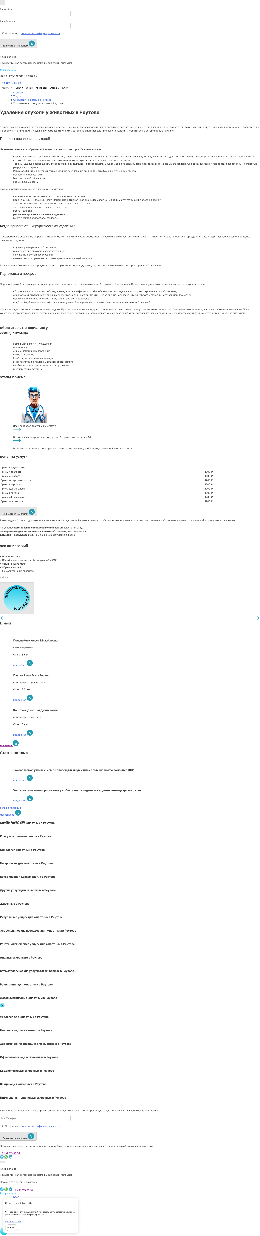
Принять (11, 1227)
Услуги (5, 87)
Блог (65, 87)
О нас (29, 87)
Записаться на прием (16, 45)
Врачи (19, 87)
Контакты (41, 87)
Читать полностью (13, 1221)
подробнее (20, 665)
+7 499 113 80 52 (10, 1153)
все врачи (6, 745)
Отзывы (54, 87)
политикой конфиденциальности (40, 33)
